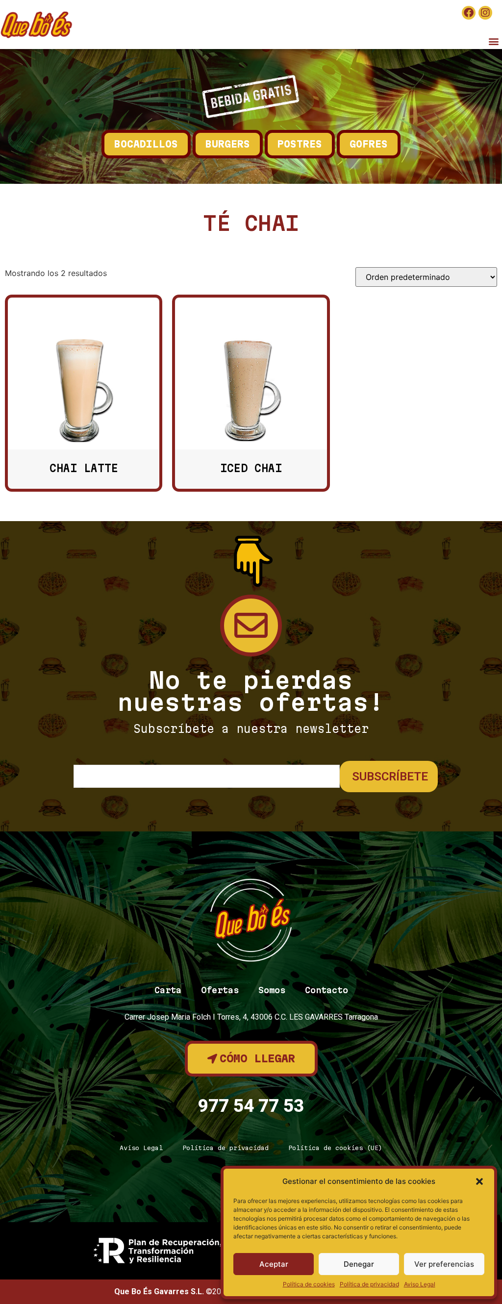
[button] (479, 1181)
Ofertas (220, 990)
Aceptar (273, 1264)
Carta (167, 990)
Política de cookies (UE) (335, 1147)
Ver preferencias (444, 1264)
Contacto (326, 990)
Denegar (359, 1264)
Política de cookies (309, 1284)
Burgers (227, 144)
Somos (271, 990)
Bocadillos (146, 144)
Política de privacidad (369, 1284)
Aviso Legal (419, 1284)
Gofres (369, 144)
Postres (299, 144)
